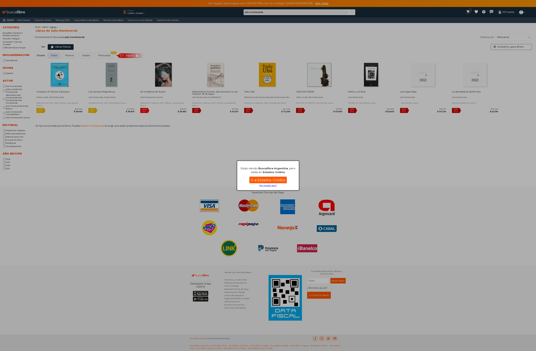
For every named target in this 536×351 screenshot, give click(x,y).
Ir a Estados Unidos (268, 180)
